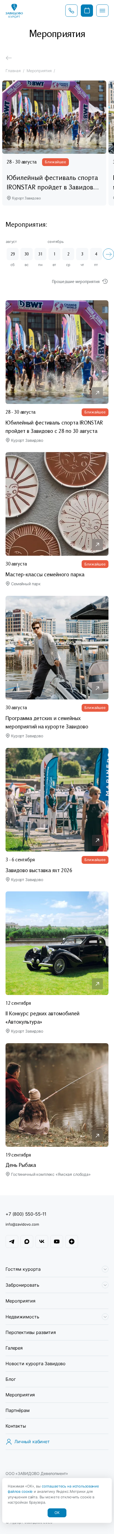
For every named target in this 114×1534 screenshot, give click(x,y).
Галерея (14, 1348)
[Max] (26, 1241)
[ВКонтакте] (41, 1241)
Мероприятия (20, 1301)
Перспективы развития (31, 1332)
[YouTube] (56, 1241)
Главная (13, 70)
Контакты (16, 1426)
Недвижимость (22, 1317)
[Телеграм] (12, 1241)
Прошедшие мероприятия (76, 281)
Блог (10, 1379)
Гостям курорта (23, 1269)
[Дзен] (71, 1241)
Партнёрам (18, 1410)
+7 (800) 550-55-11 (26, 1214)
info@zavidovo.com (22, 1224)
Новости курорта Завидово (36, 1363)
